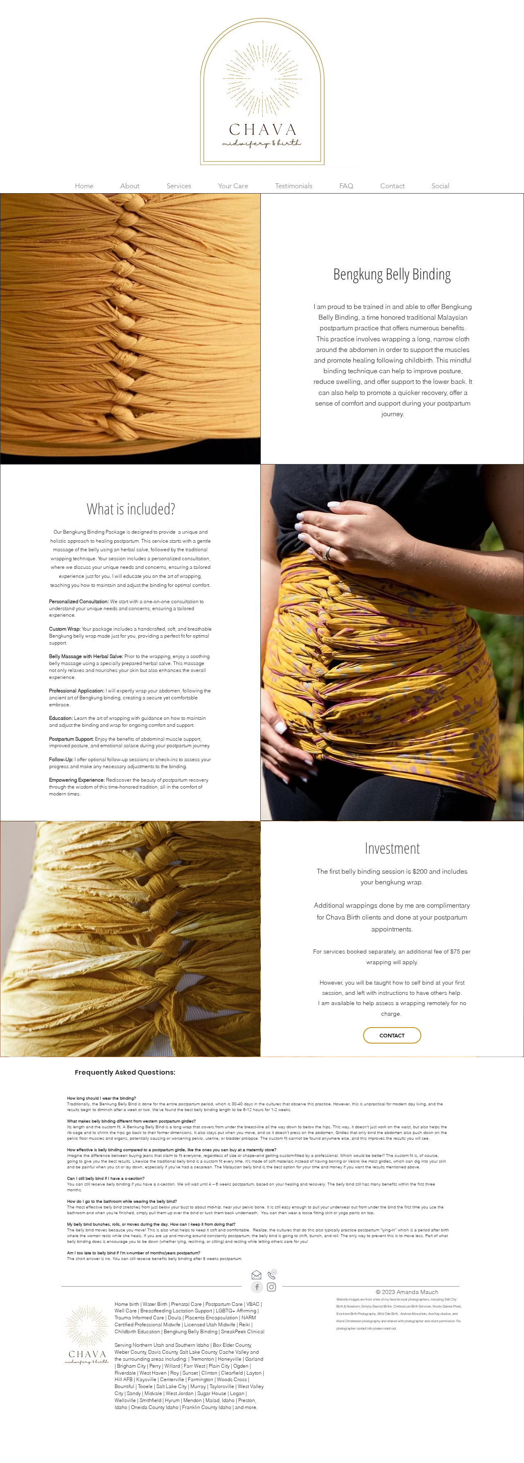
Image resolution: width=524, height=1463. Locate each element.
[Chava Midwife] (271, 1287)
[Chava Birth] (257, 1287)
